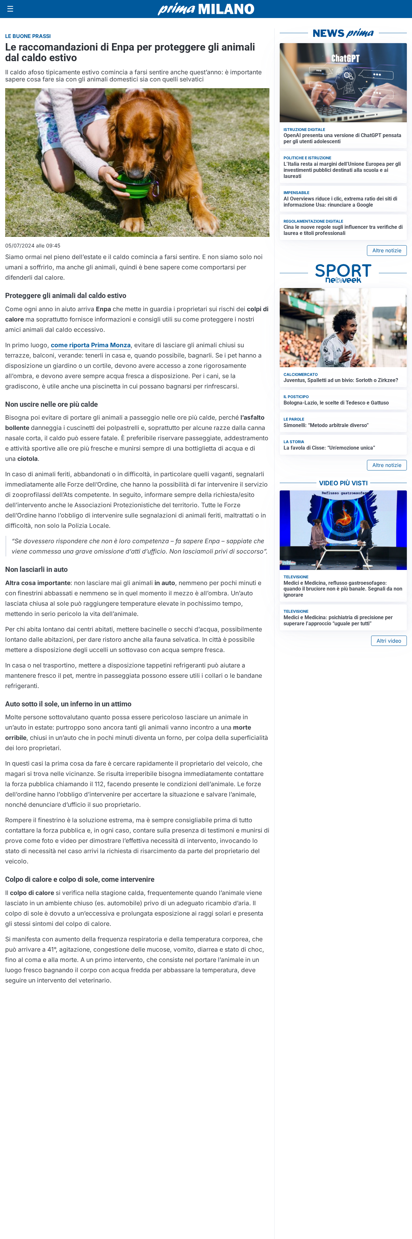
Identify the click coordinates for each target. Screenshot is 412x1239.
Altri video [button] (389, 641)
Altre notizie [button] (386, 250)
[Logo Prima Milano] (206, 9)
